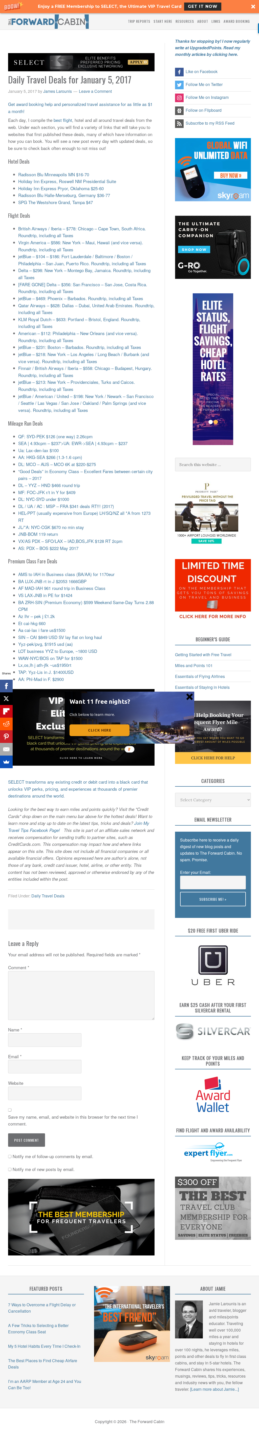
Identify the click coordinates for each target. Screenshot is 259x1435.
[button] (101, 701)
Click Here (99, 730)
